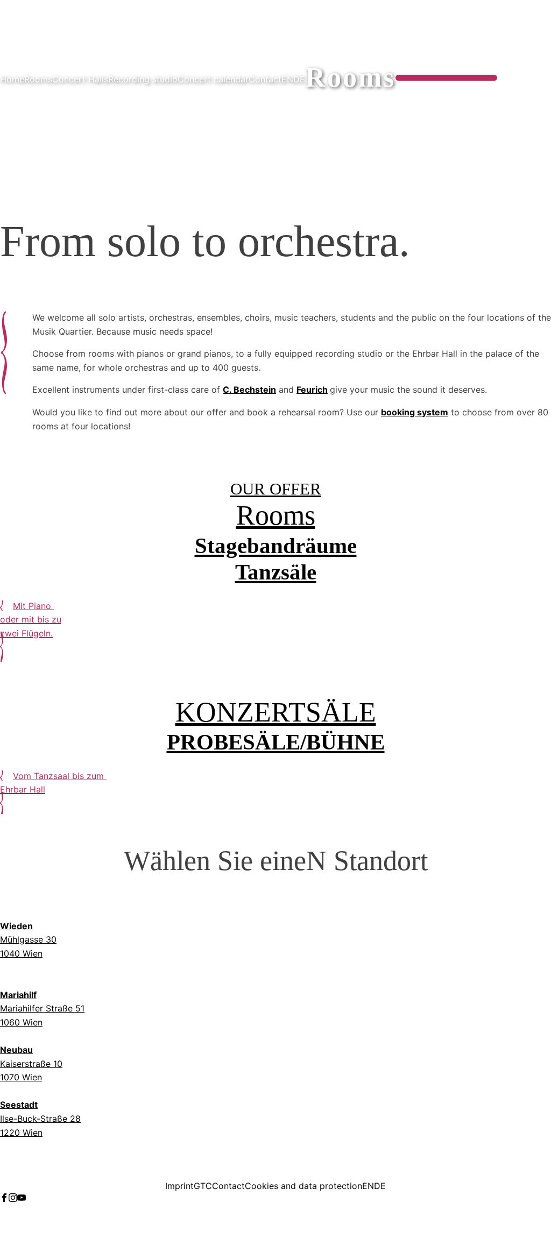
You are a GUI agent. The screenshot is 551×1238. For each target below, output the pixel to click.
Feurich (312, 389)
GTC (203, 1185)
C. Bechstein (249, 389)
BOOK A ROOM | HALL (446, 78)
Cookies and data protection (303, 1185)
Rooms (38, 79)
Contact (265, 79)
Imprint (179, 1185)
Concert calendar (213, 79)
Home (12, 79)
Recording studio (143, 79)
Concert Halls (80, 79)
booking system (414, 412)
